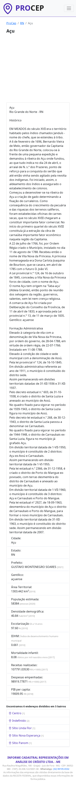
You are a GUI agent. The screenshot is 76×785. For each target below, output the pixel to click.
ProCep (11, 23)
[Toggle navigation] (69, 8)
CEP (29, 8)
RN (22, 23)
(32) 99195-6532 (61, 768)
